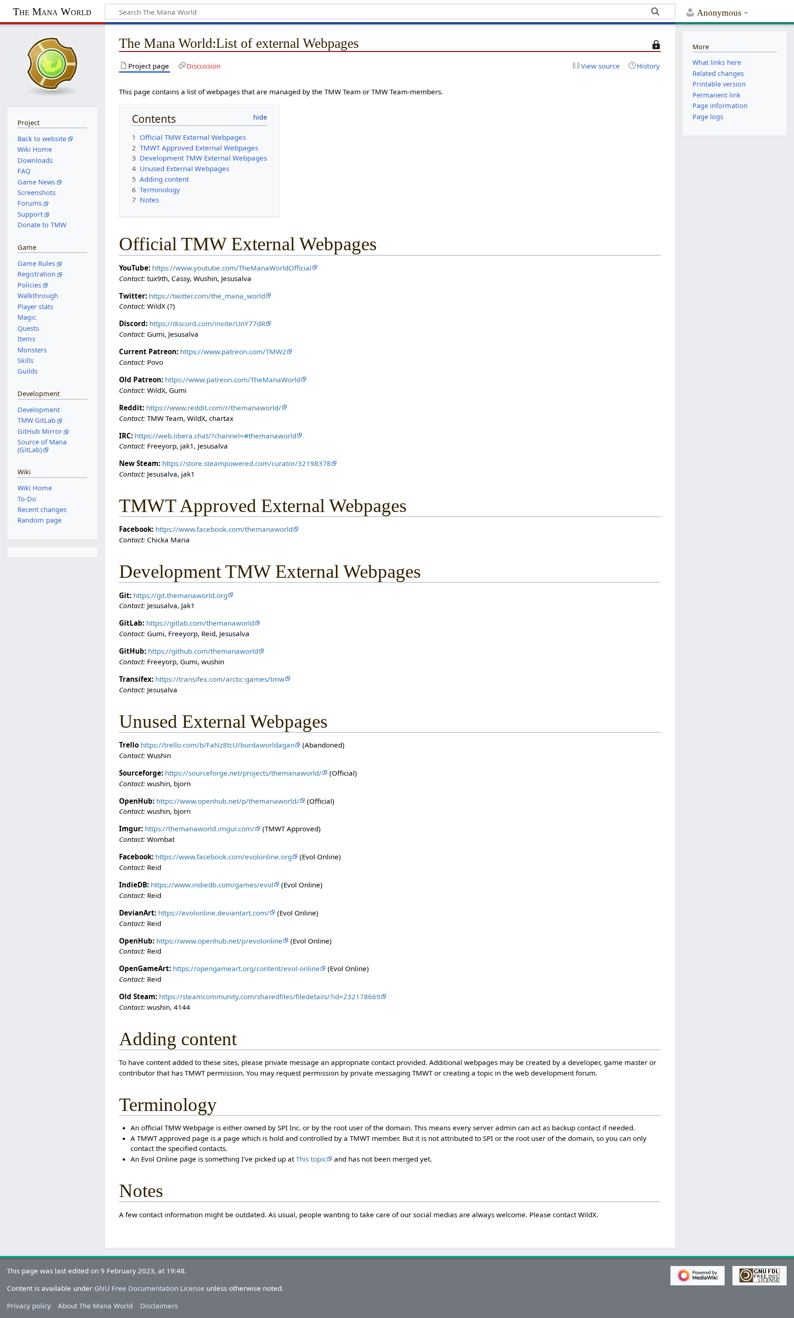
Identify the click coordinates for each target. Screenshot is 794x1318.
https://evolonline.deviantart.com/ (213, 912)
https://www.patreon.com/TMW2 (233, 351)
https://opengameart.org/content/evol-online (246, 968)
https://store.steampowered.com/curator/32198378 (246, 463)
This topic (311, 1158)
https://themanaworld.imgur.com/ (200, 828)
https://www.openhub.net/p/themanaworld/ (227, 801)
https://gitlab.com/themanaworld (200, 622)
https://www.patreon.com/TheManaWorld (233, 379)
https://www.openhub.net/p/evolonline (219, 940)
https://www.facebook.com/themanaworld (224, 529)
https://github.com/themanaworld (203, 651)
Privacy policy (29, 1305)
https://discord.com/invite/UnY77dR (207, 323)
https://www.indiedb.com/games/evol (212, 884)
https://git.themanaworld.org (180, 595)
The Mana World (52, 11)
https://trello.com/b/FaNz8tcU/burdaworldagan (218, 744)
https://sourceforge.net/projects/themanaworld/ (243, 772)
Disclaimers (159, 1305)
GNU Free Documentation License (149, 1288)
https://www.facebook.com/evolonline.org (223, 856)
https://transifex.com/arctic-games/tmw (219, 679)
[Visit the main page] (52, 64)
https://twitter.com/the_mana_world (207, 295)
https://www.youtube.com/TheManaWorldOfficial (232, 267)
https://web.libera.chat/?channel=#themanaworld (215, 435)
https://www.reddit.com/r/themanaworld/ (213, 407)
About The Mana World (95, 1305)
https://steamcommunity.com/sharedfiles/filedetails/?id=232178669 (269, 996)
